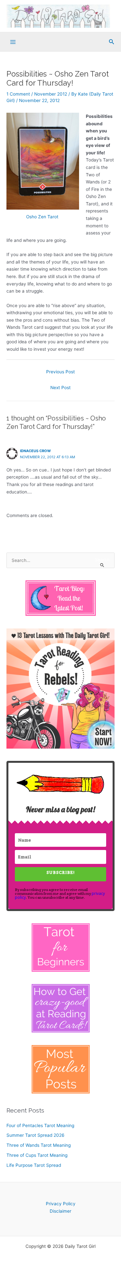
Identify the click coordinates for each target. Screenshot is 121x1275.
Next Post (60, 387)
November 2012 (50, 94)
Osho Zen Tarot (43, 216)
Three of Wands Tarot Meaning (38, 1145)
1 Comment (18, 94)
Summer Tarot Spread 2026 (35, 1135)
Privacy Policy (61, 1203)
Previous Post (60, 371)
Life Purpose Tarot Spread (33, 1165)
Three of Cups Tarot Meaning (36, 1155)
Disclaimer (60, 1211)
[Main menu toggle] (13, 42)
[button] (112, 42)
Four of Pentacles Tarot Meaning (40, 1125)
